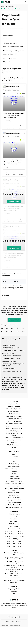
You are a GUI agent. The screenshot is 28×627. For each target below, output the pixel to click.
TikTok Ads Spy (14, 456)
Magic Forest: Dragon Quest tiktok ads (3, 328)
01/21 (8, 544)
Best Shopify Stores (14, 495)
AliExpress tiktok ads (3, 331)
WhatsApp (14, 591)
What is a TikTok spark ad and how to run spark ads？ (14, 574)
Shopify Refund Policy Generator (14, 431)
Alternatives (14, 471)
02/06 (14, 541)
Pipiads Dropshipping (14, 486)
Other (23, 536)
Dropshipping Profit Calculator (14, 423)
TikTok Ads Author (14, 524)
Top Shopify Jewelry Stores (14, 500)
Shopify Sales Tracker (14, 404)
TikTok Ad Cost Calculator (14, 421)
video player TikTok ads (8, 345)
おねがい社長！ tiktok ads (8, 331)
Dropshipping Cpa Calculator (14, 418)
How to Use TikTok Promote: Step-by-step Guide (14, 566)
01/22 (19, 541)
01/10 (19, 544)
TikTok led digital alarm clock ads (11, 371)
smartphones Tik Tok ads (9, 361)
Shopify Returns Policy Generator (14, 437)
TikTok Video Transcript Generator (14, 469)
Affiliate (14, 447)
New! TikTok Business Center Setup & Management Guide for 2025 (14, 558)
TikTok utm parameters (14, 406)
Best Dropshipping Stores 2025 (14, 481)
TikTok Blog (14, 516)
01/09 (8, 546)
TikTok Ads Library (14, 464)
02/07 (8, 541)
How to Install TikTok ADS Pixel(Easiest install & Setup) (14, 581)
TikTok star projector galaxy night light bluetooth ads (13, 365)
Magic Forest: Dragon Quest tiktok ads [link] (10, 9)
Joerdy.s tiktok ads (24, 328)
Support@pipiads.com (14, 589)
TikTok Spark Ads (14, 459)
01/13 (14, 544)
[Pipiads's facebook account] (9, 617)
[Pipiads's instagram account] (19, 617)
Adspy (14, 454)
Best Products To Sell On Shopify (14, 505)
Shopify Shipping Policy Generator (14, 440)
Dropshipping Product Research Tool (14, 483)
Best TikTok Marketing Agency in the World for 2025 (14, 570)
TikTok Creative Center (14, 466)
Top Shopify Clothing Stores (14, 502)
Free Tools (14, 442)
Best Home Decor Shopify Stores (14, 507)
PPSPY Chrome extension (14, 445)
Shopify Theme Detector (14, 411)
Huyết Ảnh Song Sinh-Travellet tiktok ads (19, 328)
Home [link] (2, 6)
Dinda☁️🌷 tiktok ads (14, 328)
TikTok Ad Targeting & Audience (14, 409)
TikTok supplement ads (8, 368)
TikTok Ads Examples (14, 514)
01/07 (19, 546)
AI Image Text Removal (14, 478)
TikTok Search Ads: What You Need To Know (14, 553)
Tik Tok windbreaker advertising (11, 348)
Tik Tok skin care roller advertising (11, 356)
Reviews (14, 474)
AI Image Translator (14, 476)
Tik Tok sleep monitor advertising (11, 358)
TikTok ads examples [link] (11, 6)
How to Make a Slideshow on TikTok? (14, 578)
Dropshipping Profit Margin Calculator (14, 426)
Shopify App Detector (14, 414)
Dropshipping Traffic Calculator (14, 416)
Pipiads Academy (14, 526)
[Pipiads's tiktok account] (16, 617)
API (14, 594)
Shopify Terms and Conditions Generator (14, 434)
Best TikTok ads (14, 521)
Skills (14, 461)
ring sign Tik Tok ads (8, 353)
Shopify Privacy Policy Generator (14, 428)
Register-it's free (14, 202)
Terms (12, 621)
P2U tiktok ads (24, 331)
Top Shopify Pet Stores (14, 497)
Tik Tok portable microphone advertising (13, 350)
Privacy (8, 621)
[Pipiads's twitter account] (12, 617)
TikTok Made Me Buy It (14, 492)
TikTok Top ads (14, 519)
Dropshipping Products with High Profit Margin (14, 489)
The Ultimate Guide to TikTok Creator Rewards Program (14, 562)
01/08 (14, 546)
